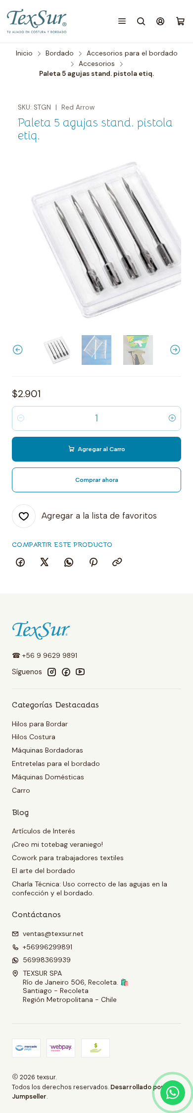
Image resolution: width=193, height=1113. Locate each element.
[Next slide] (173, 350)
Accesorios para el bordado (132, 53)
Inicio (24, 53)
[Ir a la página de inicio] (37, 21)
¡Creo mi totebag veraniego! (57, 844)
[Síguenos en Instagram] (51, 672)
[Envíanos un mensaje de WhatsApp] (172, 1092)
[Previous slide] (19, 350)
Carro (21, 790)
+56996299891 (47, 946)
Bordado (60, 53)
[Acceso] (160, 21)
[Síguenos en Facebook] (66, 672)
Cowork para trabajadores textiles (68, 857)
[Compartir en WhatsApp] (68, 563)
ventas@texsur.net (53, 933)
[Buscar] (141, 21)
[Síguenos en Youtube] (80, 672)
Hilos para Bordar (40, 723)
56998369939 (47, 959)
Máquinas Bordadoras (47, 750)
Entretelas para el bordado (56, 763)
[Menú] (122, 21)
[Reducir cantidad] (20, 418)
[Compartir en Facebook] (20, 563)
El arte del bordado (43, 870)
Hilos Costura (33, 736)
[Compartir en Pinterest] (93, 563)
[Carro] (180, 21)
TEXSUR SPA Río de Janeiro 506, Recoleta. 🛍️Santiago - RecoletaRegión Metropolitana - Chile (76, 986)
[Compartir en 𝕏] (44, 563)
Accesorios (97, 63)
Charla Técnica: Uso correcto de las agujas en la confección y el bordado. (89, 888)
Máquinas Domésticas (48, 776)
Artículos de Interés (43, 830)
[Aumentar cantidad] (172, 418)
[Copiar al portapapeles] (117, 563)
